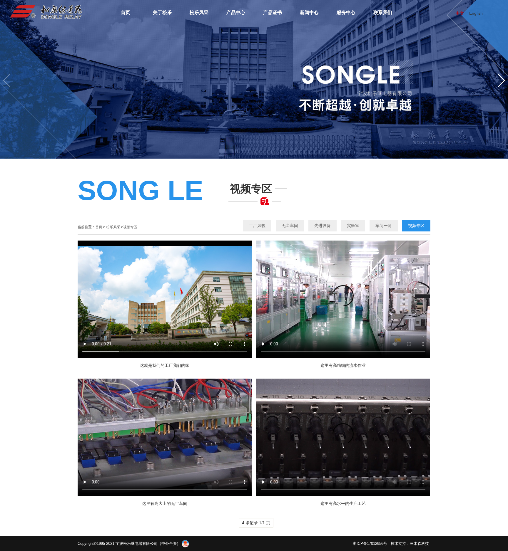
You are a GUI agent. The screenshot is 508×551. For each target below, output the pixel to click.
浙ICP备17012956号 (370, 543)
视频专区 (130, 227)
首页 (98, 227)
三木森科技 (419, 543)
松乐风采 (113, 227)
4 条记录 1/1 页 (256, 522)
